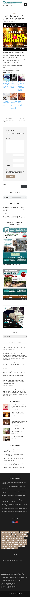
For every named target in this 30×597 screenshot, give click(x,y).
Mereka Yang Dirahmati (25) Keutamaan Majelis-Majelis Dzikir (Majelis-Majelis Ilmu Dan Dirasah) (19, 421)
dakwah (14, 534)
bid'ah (3, 534)
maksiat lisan (19, 540)
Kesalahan (15, 538)
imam (20, 536)
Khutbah (4, 540)
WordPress (15, 595)
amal (18, 532)
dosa (18, 534)
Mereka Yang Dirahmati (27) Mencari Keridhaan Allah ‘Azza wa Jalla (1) (19, 406)
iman (3, 538)
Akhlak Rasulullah (6, 532)
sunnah (19, 546)
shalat (25, 544)
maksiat (12, 540)
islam (7, 538)
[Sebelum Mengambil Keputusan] (6, 438)
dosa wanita (23, 534)
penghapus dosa (10, 542)
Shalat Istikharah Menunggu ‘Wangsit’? (20, 103)
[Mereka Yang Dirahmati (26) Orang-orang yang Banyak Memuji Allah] (6, 414)
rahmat (3, 544)
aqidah (26, 532)
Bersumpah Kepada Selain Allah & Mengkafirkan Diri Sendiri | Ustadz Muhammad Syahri (13, 381)
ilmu (17, 536)
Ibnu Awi (6, 21)
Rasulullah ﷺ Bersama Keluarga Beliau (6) (17, 511)
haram (13, 536)
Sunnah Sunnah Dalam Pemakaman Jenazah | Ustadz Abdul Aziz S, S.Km (13, 363)
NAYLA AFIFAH (6, 454)
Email (7, 160)
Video (15, 13)
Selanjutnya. (5, 210)
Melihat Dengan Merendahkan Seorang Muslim (13, 84)
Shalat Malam (5, 546)
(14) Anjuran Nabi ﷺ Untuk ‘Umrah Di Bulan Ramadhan (6, 104)
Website (8, 165)
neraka (24, 540)
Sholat (10, 546)
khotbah (21, 538)
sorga (15, 546)
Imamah (25, 536)
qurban (24, 542)
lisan (8, 540)
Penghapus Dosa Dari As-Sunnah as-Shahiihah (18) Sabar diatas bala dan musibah (21, 86)
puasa (16, 542)
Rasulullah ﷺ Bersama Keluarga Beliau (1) (17, 508)
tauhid (8, 548)
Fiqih (3, 536)
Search (4, 184)
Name (7, 155)
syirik (23, 546)
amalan (22, 532)
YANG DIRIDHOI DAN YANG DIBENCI (14, 347)
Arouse (21, 595)
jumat (10, 538)
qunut (20, 542)
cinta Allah (8, 534)
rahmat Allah (9, 544)
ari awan (5, 463)
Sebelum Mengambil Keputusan (19, 436)
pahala (3, 542)
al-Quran (13, 532)
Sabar (21, 544)
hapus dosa (8, 536)
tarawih (4, 548)
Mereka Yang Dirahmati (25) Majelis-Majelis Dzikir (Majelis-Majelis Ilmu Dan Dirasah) (19, 430)
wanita (12, 548)
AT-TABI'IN (7, 6)
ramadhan (16, 544)
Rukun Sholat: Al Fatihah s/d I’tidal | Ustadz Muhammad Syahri (6, 84)
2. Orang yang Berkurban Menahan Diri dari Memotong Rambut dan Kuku (13, 105)
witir (16, 548)
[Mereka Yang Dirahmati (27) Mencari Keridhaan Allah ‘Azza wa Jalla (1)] (5, 407)
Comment (8, 138)
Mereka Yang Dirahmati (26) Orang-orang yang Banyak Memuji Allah (18, 414)
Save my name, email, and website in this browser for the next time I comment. (15, 172)
